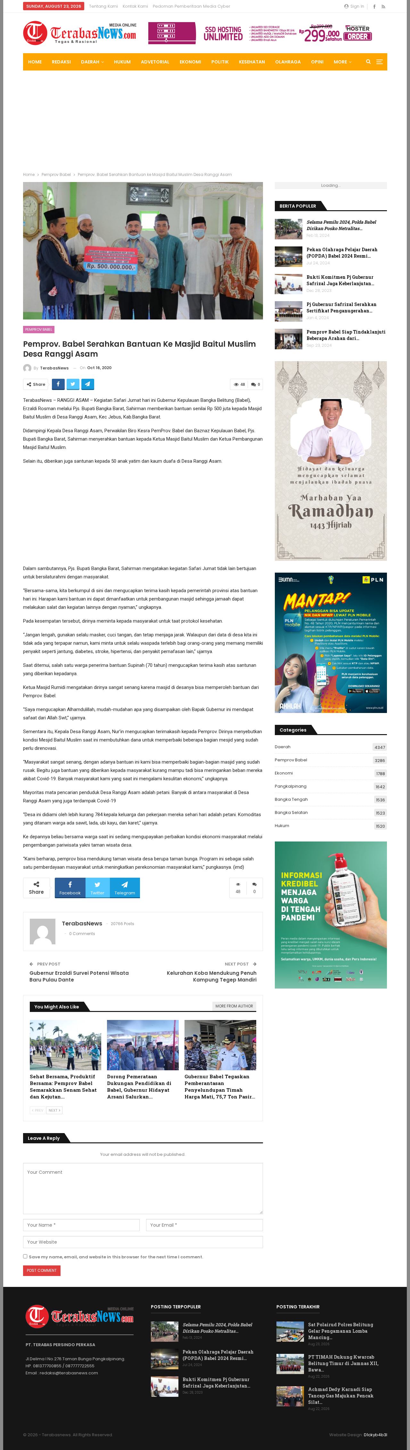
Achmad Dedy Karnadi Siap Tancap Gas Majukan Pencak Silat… (341, 1395)
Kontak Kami (135, 6)
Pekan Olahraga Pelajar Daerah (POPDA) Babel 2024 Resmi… (342, 252)
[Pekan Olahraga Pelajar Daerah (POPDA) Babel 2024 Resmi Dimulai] (288, 256)
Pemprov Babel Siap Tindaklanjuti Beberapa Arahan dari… (346, 335)
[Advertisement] (205, 118)
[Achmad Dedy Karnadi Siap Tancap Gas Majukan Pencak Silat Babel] (290, 1396)
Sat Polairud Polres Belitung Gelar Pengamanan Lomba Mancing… (340, 1331)
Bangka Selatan (291, 812)
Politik (220, 62)
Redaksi (61, 62)
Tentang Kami (103, 6)
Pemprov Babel (38, 329)
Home (35, 62)
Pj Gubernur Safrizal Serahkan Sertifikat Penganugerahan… (342, 307)
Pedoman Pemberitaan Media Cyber (191, 6)
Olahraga (288, 62)
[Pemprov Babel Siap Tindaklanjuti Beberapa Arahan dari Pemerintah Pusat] (288, 339)
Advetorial (155, 62)
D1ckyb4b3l (375, 1435)
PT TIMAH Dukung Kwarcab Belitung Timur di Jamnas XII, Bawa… (343, 1363)
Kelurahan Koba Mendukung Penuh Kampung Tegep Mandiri (212, 976)
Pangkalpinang (291, 786)
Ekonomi (190, 62)
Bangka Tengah (291, 799)
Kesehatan (252, 62)
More (340, 62)
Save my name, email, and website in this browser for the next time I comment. (116, 1257)
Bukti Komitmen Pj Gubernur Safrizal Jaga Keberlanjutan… (340, 280)
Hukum (122, 62)
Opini (317, 62)
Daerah (90, 62)
